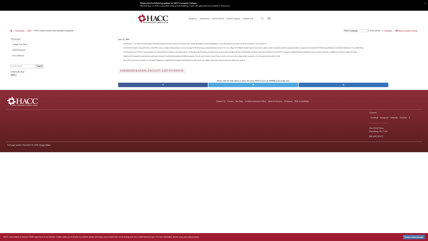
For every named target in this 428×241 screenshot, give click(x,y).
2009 (29, 31)
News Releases (18, 56)
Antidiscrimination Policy (255, 101)
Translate (388, 31)
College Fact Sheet (20, 45)
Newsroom (19, 31)
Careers (230, 101)
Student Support (233, 19)
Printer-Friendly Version (407, 31)
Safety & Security (275, 101)
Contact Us (220, 101)
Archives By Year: (17, 72)
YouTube (403, 118)
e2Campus (288, 101)
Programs (193, 19)
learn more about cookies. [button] (189, 237)
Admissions (204, 19)
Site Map (239, 101)
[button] (263, 19)
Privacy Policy (45, 145)
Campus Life (248, 19)
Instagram (384, 118)
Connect (373, 113)
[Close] (425, 3)
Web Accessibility (301, 101)
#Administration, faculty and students (152, 71)
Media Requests (19, 50)
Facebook (374, 118)
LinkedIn (394, 118)
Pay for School (218, 19)
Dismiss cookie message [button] (413, 237)
